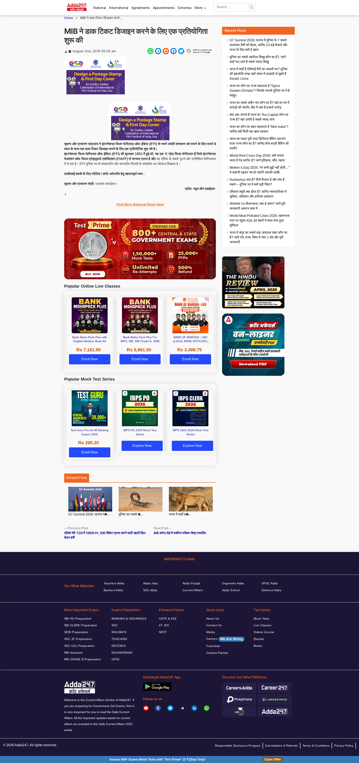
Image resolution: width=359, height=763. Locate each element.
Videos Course (264, 632)
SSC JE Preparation (78, 639)
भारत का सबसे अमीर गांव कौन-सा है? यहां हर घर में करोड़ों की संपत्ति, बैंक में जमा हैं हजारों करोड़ (259, 105)
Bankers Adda (113, 590)
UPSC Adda (270, 583)
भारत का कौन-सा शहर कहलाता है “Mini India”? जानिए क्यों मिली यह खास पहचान (259, 129)
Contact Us (214, 625)
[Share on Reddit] (166, 51)
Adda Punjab (191, 583)
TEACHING (119, 639)
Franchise (213, 646)
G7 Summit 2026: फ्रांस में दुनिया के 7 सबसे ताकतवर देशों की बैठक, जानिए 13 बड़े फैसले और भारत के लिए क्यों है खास (258, 44)
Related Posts (76, 478)
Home (68, 18)
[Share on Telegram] (158, 51)
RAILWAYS (119, 632)
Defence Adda (271, 590)
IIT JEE (164, 625)
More (199, 8)
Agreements (140, 8)
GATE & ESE (168, 618)
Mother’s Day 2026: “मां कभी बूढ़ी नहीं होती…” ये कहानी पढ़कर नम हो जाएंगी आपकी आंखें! (260, 170)
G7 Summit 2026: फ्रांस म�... (89, 514)
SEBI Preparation (76, 632)
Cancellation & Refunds (281, 745)
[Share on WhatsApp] (150, 51)
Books (258, 645)
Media (210, 632)
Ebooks (259, 639)
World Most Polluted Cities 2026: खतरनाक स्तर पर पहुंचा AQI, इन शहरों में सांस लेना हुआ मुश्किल (260, 220)
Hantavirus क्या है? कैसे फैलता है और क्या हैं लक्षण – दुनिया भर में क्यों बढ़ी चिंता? (257, 182)
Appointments (164, 8)
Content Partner (217, 652)
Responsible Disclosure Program (238, 745)
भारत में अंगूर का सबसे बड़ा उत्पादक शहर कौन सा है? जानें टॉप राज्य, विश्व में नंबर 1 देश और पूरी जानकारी (258, 237)
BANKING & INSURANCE (129, 618)
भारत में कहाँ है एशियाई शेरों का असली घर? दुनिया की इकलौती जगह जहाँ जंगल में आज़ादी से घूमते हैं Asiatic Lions (259, 73)
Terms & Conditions (316, 745)
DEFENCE (119, 645)
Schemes (185, 8)
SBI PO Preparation (78, 618)
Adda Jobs (150, 583)
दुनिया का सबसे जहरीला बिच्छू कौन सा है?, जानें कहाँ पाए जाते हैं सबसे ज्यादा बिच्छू (258, 59)
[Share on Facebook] (173, 51)
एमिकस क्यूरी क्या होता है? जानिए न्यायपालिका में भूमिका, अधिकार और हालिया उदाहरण (258, 194)
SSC (115, 625)
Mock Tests (261, 618)
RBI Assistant (73, 652)
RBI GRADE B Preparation (82, 659)
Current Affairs (193, 590)
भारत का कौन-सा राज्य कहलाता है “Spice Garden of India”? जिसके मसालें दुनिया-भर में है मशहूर (260, 90)
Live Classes (262, 625)
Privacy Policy (343, 745)
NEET (163, 632)
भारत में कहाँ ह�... (180, 514)
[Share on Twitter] (181, 51)
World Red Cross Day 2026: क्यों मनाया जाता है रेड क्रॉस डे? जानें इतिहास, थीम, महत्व (257, 158)
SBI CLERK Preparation (80, 625)
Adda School (231, 590)
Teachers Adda (114, 583)
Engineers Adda (233, 583)
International (118, 8)
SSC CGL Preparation (79, 645)
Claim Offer (272, 759)
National (99, 8)
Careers (224, 639)
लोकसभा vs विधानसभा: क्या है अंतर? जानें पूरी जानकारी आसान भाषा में (257, 206)
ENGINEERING (122, 652)
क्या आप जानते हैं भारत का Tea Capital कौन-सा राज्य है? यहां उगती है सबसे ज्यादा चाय (259, 117)
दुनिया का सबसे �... (131, 514)
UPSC (116, 659)
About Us (212, 618)
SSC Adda (150, 590)
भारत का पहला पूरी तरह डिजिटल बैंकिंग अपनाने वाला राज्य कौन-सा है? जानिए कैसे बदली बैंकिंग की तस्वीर (259, 143)
